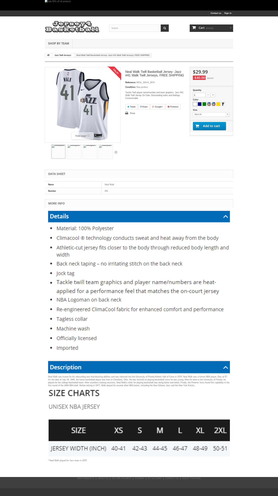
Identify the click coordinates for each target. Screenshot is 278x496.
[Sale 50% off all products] (139, 5)
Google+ (158, 107)
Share (144, 107)
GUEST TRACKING (191, 478)
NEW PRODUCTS (85, 478)
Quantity (197, 90)
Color (196, 99)
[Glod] (218, 104)
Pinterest (173, 107)
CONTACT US (172, 478)
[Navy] (199, 104)
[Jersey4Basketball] (74, 27)
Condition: (130, 87)
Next (115, 152)
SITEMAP (139, 478)
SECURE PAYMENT (121, 478)
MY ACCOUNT (155, 478)
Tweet (132, 107)
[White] (195, 104)
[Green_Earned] (204, 104)
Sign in (228, 13)
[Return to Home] (48, 55)
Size (195, 110)
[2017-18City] (209, 104)
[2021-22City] (213, 104)
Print (132, 113)
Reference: (130, 82)
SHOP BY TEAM (58, 43)
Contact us (216, 13)
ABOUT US (103, 478)
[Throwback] (223, 104)
